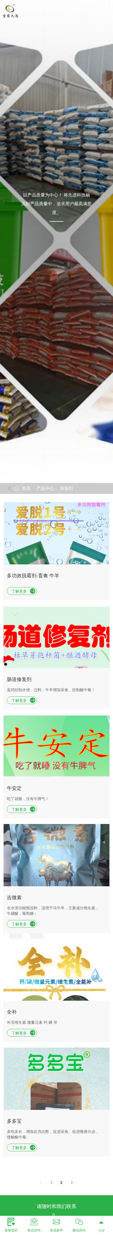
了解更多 (19, 591)
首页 (26, 488)
